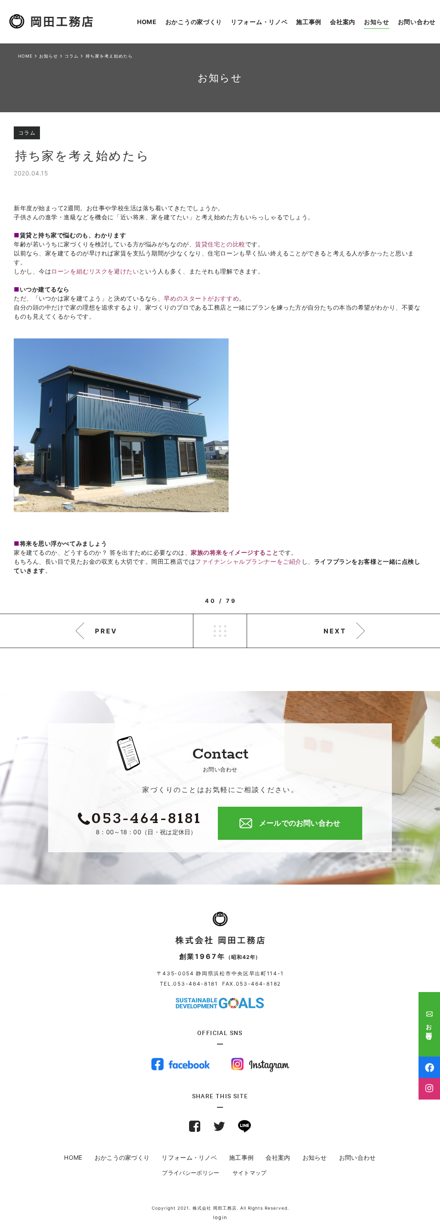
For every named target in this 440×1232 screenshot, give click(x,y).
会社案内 (278, 1157)
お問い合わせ (357, 1157)
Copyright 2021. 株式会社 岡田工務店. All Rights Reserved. (220, 1207)
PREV (106, 631)
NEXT (335, 631)
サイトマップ (249, 1172)
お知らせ (314, 1157)
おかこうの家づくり (122, 1157)
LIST (220, 631)
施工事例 (241, 1157)
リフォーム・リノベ (189, 1157)
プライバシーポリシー (190, 1172)
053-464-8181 (195, 983)
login (220, 1217)
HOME (73, 1157)
